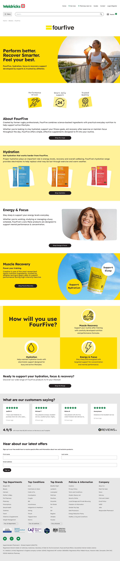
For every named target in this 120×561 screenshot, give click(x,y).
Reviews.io (37, 430)
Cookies (71, 486)
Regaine (52, 513)
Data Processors (74, 510)
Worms (30, 520)
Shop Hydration (60, 193)
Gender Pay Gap (74, 507)
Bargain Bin (6, 486)
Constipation (32, 495)
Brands (11, 21)
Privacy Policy (73, 489)
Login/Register (112, 6)
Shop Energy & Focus (60, 245)
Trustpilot (47, 430)
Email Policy (102, 501)
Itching (30, 510)
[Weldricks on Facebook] (5, 538)
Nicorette (53, 501)
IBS (29, 501)
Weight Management (9, 520)
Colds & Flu (31, 492)
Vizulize (52, 520)
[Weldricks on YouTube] (18, 538)
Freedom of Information (76, 504)
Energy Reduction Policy (76, 513)
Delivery (101, 495)
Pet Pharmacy (7, 498)
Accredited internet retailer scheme (85, 548)
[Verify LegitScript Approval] (47, 531)
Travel (5, 513)
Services (73, 6)
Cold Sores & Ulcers (34, 489)
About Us (102, 486)
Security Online (73, 498)
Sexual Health (7, 507)
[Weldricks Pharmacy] (15, 6)
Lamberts (53, 489)
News (100, 492)
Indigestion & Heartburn (35, 507)
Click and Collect (104, 498)
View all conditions (34, 523)
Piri (51, 507)
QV (51, 510)
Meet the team (103, 489)
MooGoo (53, 498)
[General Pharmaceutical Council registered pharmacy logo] (20, 531)
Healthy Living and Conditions (78, 517)
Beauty (5, 489)
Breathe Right (54, 486)
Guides (96, 6)
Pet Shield (53, 504)
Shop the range (60, 138)
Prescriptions (7, 504)
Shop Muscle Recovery (25, 286)
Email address (7, 462)
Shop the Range (60, 386)
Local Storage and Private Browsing (80, 501)
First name (6, 454)
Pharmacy (6, 501)
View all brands (55, 523)
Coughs (30, 498)
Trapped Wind (32, 517)
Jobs (100, 507)
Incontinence (32, 504)
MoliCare (53, 495)
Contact (102, 6)
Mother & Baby (7, 495)
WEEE (100, 504)
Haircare (5, 492)
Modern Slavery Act (75, 495)
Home (64, 6)
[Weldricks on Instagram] (12, 538)
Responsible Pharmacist (106, 510)
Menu (8, 14)
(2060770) (34, 545)
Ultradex (53, 517)
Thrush (30, 513)
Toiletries (6, 510)
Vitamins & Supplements (10, 517)
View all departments (10, 523)
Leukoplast (53, 492)
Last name (65, 454)
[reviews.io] (107, 430)
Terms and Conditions (75, 492)
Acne (29, 486)
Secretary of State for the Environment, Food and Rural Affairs (55, 548)
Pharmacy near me (85, 6)
